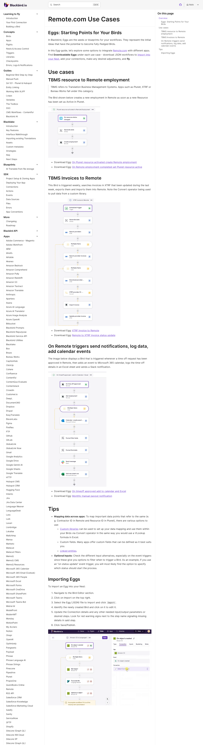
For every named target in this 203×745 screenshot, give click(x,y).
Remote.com (120, 50)
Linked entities (68, 550)
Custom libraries (69, 528)
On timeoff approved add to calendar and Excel (99, 491)
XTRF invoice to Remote (85, 330)
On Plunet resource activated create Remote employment (104, 162)
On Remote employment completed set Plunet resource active (107, 166)
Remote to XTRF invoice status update (93, 335)
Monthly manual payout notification (92, 495)
